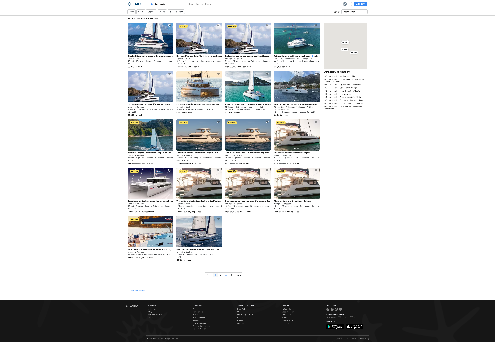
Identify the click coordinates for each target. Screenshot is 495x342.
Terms (347, 339)
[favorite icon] (169, 25)
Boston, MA (286, 315)
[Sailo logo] (136, 305)
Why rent (196, 309)
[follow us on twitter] (327, 309)
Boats (140, 12)
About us (152, 309)
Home (130, 290)
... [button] (226, 275)
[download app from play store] (335, 326)
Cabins (162, 12)
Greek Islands (287, 320)
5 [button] (231, 275)
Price (131, 12)
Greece (240, 320)
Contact (151, 317)
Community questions (201, 326)
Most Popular (349, 12)
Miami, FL (286, 317)
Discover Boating (199, 323)
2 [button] (220, 275)
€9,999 (344, 43)
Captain (151, 12)
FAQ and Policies (155, 315)
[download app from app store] (354, 326)
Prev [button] (209, 275)
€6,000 (344, 49)
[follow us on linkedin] (340, 309)
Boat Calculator (199, 317)
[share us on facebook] (332, 309)
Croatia (240, 317)
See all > (240, 323)
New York (241, 309)
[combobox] (170, 4)
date (191, 4)
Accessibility (364, 339)
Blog (150, 312)
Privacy (339, 339)
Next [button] (239, 275)
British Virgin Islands (245, 315)
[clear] (185, 4)
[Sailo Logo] (135, 4)
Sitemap (355, 339)
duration (199, 4)
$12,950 (354, 53)
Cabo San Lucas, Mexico (292, 312)
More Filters (178, 12)
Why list (196, 315)
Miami (239, 312)
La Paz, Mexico (288, 309)
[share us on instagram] (336, 309)
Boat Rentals (198, 312)
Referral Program (199, 329)
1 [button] (215, 275)
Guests (208, 4)
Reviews (196, 320)
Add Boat (360, 4)
